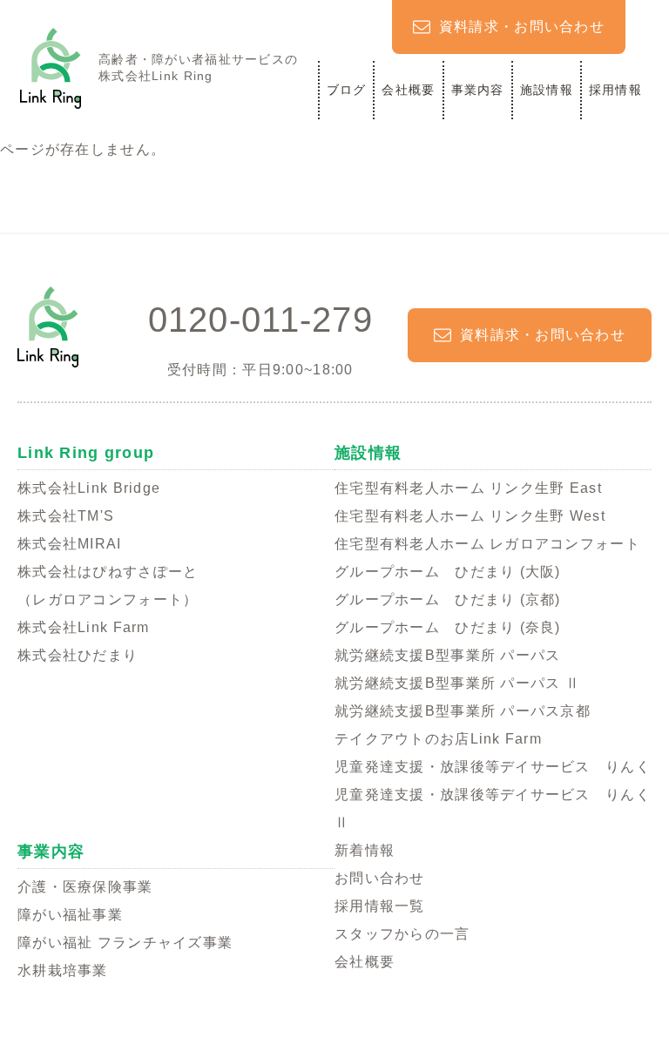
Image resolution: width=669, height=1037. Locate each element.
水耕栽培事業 (62, 970)
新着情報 (364, 850)
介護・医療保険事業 (85, 886)
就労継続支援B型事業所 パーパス (447, 655)
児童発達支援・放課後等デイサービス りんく (492, 766)
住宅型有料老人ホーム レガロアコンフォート (487, 543)
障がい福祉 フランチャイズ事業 (125, 942)
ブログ (347, 90)
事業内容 (477, 90)
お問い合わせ (379, 878)
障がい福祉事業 (70, 914)
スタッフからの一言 (402, 933)
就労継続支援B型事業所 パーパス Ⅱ (457, 683)
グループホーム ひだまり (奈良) (447, 627)
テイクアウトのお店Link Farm (438, 738)
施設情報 (546, 90)
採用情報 (615, 90)
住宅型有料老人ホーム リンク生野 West (469, 515)
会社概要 (408, 90)
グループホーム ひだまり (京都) (447, 599)
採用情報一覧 (379, 906)
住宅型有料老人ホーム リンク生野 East (468, 488)
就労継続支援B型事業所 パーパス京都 (462, 711)
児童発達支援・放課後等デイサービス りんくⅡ (492, 808)
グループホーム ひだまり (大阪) (447, 571)
